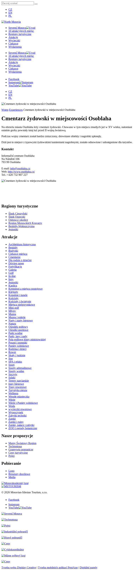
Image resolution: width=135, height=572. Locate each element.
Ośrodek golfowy (18, 326)
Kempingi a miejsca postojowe (25, 288)
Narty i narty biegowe (20, 320)
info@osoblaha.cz (20, 168)
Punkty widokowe (18, 345)
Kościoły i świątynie (19, 301)
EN (10, 12)
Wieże (11, 399)
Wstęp (4, 109)
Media (11, 477)
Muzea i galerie (16, 317)
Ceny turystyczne (18, 452)
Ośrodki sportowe (18, 329)
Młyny (12, 310)
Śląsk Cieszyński (17, 213)
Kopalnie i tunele (17, 295)
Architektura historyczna (22, 244)
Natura (12, 323)
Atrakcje (13, 37)
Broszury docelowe (19, 473)
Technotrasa (15, 446)
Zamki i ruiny (16, 421)
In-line (12, 276)
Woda (11, 406)
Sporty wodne (16, 371)
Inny (11, 279)
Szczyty (12, 374)
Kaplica (12, 285)
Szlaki (11, 377)
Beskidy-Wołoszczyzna (21, 226)
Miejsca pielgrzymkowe (21, 304)
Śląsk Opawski (16, 216)
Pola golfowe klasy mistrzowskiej (27, 339)
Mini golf (13, 307)
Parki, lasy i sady (17, 336)
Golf (11, 272)
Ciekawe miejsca (17, 253)
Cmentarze (14, 257)
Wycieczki (14, 40)
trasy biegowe (16, 383)
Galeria (12, 269)
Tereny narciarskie (18, 380)
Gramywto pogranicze (20, 449)
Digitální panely (88, 567)
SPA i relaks (15, 361)
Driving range (16, 263)
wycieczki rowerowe (20, 409)
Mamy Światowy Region (22, 443)
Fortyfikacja (15, 266)
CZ (10, 9)
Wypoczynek (15, 412)
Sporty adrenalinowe (19, 367)
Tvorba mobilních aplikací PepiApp (58, 567)
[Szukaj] (36, 4)
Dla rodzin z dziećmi (19, 260)
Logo (11, 470)
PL (10, 15)
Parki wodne (15, 333)
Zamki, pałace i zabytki (21, 425)
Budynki (13, 250)
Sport (11, 364)
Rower (12, 352)
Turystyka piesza (17, 390)
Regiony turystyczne (19, 34)
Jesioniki (13, 229)
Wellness (13, 393)
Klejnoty (13, 291)
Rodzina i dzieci (17, 348)
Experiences (16, 109)
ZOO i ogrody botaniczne (22, 428)
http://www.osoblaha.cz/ (21, 171)
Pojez (11, 455)
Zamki (12, 418)
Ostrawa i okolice (18, 219)
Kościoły (13, 298)
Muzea (12, 314)
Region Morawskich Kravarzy (25, 223)
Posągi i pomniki (17, 342)
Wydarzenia (15, 46)
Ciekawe (13, 43)
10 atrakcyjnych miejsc (21, 30)
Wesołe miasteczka (18, 396)
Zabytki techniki (17, 415)
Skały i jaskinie (16, 355)
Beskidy (13, 247)
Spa (10, 358)
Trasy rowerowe (17, 387)
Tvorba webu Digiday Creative (18, 567)
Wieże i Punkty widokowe (23, 402)
